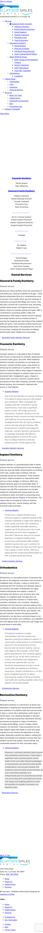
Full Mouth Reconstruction (24, 51)
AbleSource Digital (7, 894)
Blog (11, 104)
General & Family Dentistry (21, 24)
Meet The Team (16, 95)
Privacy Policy (10, 930)
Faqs (11, 84)
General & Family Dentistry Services (16, 337)
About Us (8, 881)
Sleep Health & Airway (18, 57)
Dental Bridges (20, 46)
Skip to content (6, 1)
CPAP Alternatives (21, 68)
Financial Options (16, 90)
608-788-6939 (12, 874)
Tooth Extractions (21, 40)
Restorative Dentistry (18, 43)
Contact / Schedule (12, 109)
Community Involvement (19, 101)
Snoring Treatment (21, 65)
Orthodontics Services (10, 688)
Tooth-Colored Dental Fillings (25, 54)
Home (7, 879)
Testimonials (14, 82)
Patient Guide (10, 79)
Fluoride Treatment (21, 35)
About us (8, 93)
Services (8, 21)
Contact (8, 924)
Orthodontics (15, 73)
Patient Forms (15, 98)
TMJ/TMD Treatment (22, 71)
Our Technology (11, 920)
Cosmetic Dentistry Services (13, 448)
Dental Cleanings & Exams (24, 29)
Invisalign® (18, 76)
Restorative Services (10, 793)
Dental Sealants (20, 32)
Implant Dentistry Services (12, 561)
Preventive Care (20, 37)
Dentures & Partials (21, 49)
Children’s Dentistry (21, 27)
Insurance (13, 87)
